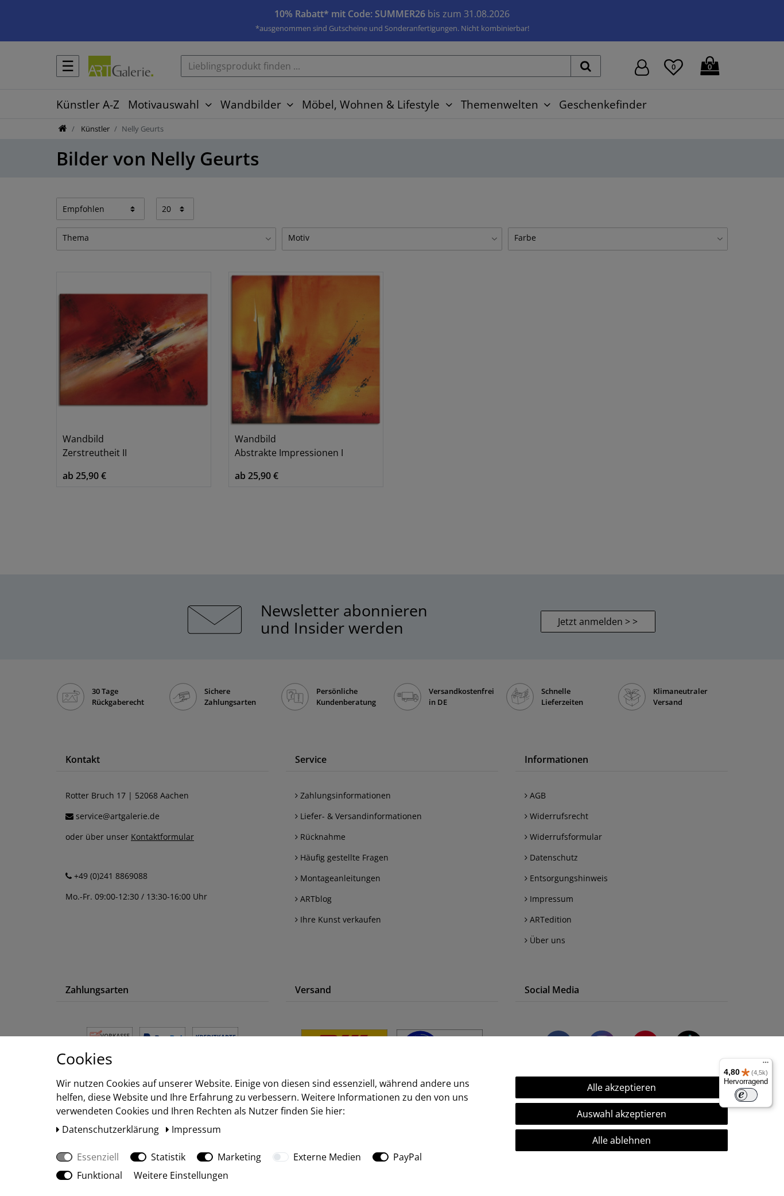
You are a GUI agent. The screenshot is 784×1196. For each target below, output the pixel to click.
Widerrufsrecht (557, 816)
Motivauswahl (163, 104)
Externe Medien (327, 1157)
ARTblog (315, 898)
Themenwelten (499, 104)
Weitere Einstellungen (181, 1175)
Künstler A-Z (87, 104)
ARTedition (549, 919)
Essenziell (98, 1157)
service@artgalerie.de (118, 816)
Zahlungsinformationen (344, 795)
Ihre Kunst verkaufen (339, 919)
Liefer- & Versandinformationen (360, 816)
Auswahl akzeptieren (621, 1114)
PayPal (407, 1157)
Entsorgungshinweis (567, 878)
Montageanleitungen (339, 878)
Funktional (99, 1175)
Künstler (94, 129)
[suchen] (585, 66)
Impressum (550, 898)
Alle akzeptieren (621, 1087)
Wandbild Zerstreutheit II (95, 446)
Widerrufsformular (564, 836)
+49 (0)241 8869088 (111, 875)
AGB (536, 795)
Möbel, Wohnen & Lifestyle (371, 104)
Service (311, 759)
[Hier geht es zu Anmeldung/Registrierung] (641, 66)
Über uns (546, 940)
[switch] (746, 1095)
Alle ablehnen (621, 1140)
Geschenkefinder (603, 104)
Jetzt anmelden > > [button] (598, 621)
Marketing (239, 1157)
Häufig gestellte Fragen (343, 857)
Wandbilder (250, 104)
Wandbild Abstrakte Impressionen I (289, 446)
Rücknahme (322, 836)
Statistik (168, 1157)
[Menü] (766, 1065)
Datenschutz (552, 857)
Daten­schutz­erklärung (111, 1129)
